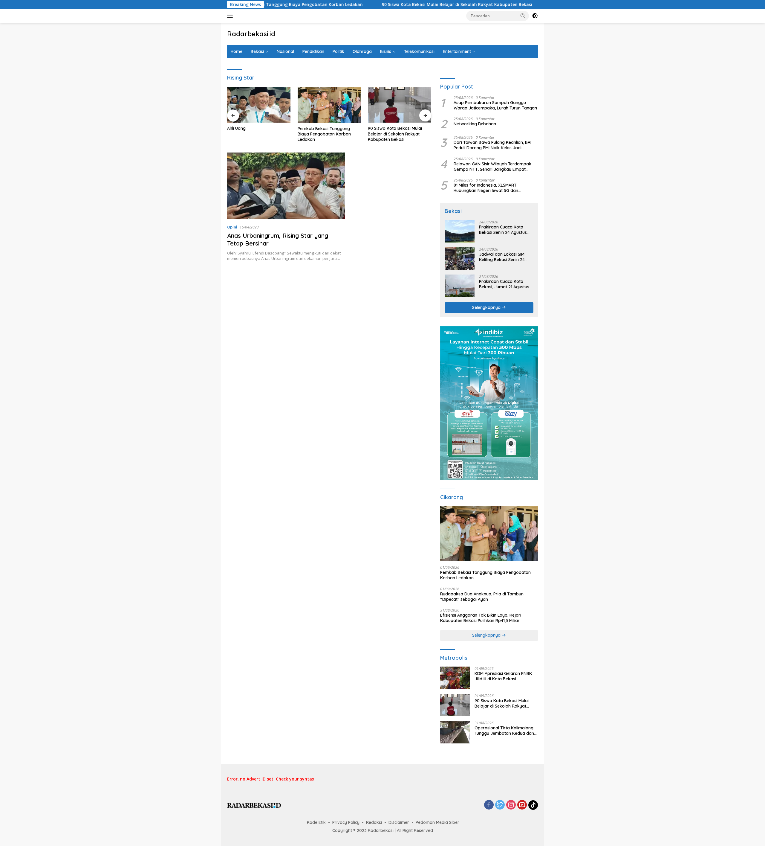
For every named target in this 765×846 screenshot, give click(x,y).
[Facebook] (489, 805)
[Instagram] (511, 805)
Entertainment (457, 51)
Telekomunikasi (419, 51)
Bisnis (385, 51)
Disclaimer (398, 822)
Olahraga (362, 51)
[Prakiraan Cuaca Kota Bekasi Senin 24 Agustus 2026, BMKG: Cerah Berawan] (460, 231)
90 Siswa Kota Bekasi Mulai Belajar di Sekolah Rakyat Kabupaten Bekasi (427, 4)
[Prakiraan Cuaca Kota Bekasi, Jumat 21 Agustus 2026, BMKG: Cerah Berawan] (460, 286)
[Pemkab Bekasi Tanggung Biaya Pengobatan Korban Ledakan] (329, 105)
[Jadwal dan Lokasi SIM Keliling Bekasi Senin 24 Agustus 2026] (460, 258)
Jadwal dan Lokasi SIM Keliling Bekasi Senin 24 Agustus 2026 (502, 256)
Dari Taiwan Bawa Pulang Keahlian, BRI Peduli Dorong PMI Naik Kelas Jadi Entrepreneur (492, 145)
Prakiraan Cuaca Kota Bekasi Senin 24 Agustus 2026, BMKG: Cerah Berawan (503, 229)
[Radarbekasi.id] (254, 805)
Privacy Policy (345, 822)
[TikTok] (533, 805)
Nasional (285, 51)
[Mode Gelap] (535, 16)
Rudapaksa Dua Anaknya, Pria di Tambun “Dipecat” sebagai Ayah (482, 596)
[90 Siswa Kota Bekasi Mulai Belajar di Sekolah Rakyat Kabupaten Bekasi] (399, 105)
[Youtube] (522, 805)
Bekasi (257, 51)
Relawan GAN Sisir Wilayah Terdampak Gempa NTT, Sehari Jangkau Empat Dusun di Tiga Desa (492, 166)
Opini (232, 227)
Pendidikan (313, 51)
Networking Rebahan (475, 123)
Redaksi (374, 822)
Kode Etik (316, 822)
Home (236, 51)
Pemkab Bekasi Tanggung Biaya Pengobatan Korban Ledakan (268, 4)
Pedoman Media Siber (437, 822)
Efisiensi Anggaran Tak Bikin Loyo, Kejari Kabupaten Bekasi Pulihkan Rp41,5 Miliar (480, 617)
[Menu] (231, 16)
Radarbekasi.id (251, 34)
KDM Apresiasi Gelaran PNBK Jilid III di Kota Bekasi (503, 676)
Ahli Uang (236, 128)
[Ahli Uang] (258, 105)
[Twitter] (500, 805)
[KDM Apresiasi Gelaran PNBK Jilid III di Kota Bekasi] (455, 678)
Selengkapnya (487, 307)
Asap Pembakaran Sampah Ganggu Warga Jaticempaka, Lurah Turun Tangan (495, 105)
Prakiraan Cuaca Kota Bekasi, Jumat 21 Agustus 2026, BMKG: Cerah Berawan (504, 284)
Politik (338, 51)
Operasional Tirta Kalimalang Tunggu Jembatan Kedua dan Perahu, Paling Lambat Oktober (506, 730)
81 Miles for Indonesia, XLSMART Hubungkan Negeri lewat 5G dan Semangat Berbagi (486, 187)
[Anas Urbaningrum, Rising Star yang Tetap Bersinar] (286, 186)
